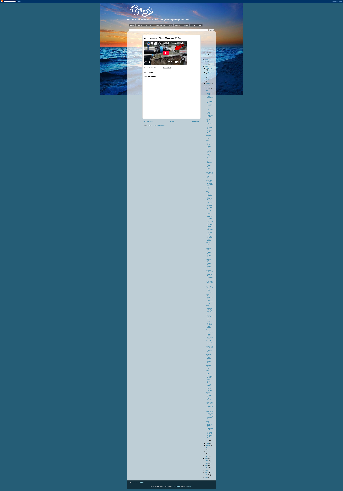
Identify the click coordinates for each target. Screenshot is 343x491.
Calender (185, 25)
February (208, 448)
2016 (206, 463)
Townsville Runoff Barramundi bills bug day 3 (209, 229)
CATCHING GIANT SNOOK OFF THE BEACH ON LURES (209, 185)
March (208, 445)
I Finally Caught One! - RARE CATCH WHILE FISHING (209, 386)
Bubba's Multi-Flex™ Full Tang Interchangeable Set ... (209, 375)
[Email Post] (160, 67)
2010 (206, 477)
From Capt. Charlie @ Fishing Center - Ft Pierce (209, 289)
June (207, 88)
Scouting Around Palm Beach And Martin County (208, 252)
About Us (139, 25)
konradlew (177, 486)
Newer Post (148, 121)
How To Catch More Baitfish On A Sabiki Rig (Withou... (209, 112)
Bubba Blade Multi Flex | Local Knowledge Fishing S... (209, 405)
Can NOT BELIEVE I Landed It (209, 342)
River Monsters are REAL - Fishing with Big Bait (209, 309)
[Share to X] (167, 68)
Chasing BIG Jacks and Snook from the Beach (209, 349)
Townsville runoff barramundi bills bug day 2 (209, 221)
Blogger (190, 486)
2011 (206, 475)
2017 (206, 461)
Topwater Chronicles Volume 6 (209, 317)
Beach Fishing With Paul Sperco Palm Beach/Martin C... (209, 95)
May (207, 441)
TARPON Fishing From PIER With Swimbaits (209, 122)
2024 (206, 57)
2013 (206, 470)
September (209, 80)
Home (132, 25)
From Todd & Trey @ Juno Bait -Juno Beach (209, 130)
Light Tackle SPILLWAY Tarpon (209, 283)
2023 (206, 59)
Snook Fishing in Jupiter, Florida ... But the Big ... (209, 144)
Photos (170, 25)
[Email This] (164, 68)
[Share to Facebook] (169, 68)
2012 (206, 472)
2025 (206, 54)
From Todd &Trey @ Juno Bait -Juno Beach (209, 324)
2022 (206, 61)
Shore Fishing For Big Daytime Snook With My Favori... (209, 196)
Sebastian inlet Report (208, 367)
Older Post (195, 121)
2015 (206, 465)
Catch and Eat (160, 25)
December (209, 68)
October (208, 76)
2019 (206, 456)
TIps (199, 25)
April (207, 443)
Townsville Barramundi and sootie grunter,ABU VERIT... (209, 212)
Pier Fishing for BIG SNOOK (209, 204)
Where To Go (149, 25)
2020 (206, 66)
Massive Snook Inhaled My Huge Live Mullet (209, 396)
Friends (193, 25)
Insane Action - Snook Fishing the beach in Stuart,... (209, 154)
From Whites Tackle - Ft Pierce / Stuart (209, 103)
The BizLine (140, 482)
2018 (206, 458)
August (208, 83)
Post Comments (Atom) (158, 125)
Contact (177, 25)
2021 (206, 64)
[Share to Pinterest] (170, 68)
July (207, 86)
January (208, 451)
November (209, 72)
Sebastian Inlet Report (208, 137)
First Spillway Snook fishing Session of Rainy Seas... (209, 165)
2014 (206, 468)
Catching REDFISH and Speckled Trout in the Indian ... (209, 274)
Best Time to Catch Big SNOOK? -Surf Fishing (209, 175)
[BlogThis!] (165, 68)
